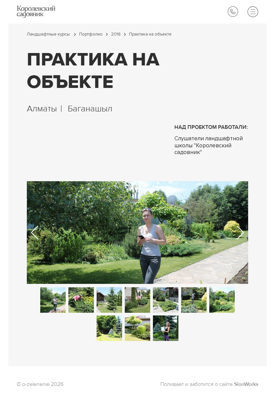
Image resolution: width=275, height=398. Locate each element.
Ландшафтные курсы (49, 34)
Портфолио (91, 34)
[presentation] (34, 232)
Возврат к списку (32, 369)
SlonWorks (246, 384)
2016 (116, 34)
